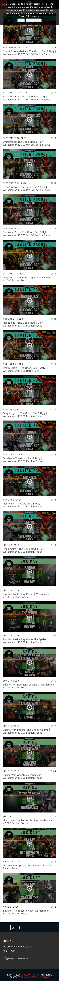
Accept (21, 20)
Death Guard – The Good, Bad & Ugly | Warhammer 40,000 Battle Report (25, 369)
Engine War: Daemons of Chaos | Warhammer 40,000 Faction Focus (29, 686)
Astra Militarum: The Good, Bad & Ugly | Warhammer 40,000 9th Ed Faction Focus (26, 98)
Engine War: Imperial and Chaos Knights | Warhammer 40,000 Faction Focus (26, 731)
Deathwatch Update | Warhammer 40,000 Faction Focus (27, 867)
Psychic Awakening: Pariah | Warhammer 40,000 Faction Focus (26, 595)
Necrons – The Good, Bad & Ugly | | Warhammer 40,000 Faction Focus (23, 505)
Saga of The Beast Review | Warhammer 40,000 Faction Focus (26, 912)
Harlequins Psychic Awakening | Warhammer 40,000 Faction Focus (28, 822)
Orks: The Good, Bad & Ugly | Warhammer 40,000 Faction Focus (27, 279)
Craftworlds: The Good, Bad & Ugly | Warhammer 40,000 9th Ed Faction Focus (26, 143)
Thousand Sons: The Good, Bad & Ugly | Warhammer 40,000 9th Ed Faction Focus (26, 234)
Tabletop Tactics (30, 975)
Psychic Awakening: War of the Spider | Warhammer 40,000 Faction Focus (25, 641)
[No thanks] (55, 12)
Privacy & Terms (29, 977)
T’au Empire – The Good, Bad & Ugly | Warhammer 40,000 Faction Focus (24, 550)
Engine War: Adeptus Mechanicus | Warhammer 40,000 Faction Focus (23, 776)
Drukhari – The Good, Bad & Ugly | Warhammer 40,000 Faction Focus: (23, 460)
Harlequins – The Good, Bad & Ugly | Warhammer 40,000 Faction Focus (23, 324)
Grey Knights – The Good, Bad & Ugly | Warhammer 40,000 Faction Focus (25, 415)
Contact (44, 977)
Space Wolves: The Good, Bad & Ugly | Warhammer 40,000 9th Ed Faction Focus (26, 188)
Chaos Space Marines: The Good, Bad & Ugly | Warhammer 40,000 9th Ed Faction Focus (29, 53)
